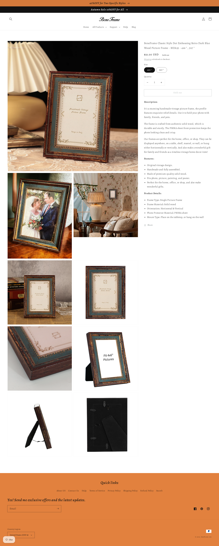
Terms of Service (97, 490)
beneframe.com (206, 537)
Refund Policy (146, 490)
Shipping (147, 59)
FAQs (84, 490)
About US (61, 490)
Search (159, 490)
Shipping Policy (130, 490)
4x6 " (149, 70)
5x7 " (161, 70)
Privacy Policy (114, 490)
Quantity (148, 76)
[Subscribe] (58, 508)
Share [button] (150, 225)
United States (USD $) (19, 535)
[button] (10, 19)
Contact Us (73, 490)
